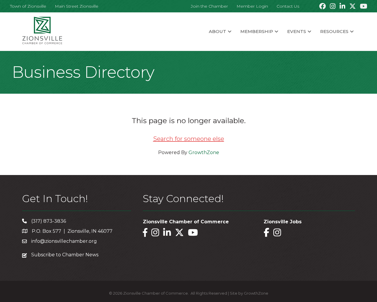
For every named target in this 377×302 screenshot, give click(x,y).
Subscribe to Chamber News (64, 255)
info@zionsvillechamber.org (64, 241)
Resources (334, 31)
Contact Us (288, 6)
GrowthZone (203, 152)
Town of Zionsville (28, 6)
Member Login (252, 6)
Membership (256, 31)
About (217, 31)
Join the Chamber (209, 6)
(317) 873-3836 (48, 221)
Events (296, 31)
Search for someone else (188, 138)
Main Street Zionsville (76, 6)
